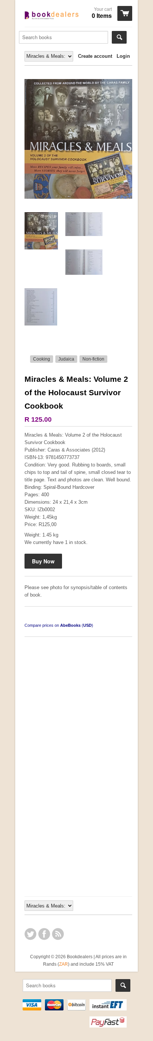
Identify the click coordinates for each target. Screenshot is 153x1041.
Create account (95, 56)
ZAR (63, 964)
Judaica (66, 359)
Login (123, 56)
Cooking (41, 359)
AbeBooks (70, 625)
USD (87, 625)
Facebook (44, 934)
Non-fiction (93, 359)
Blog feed (58, 934)
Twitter (30, 934)
